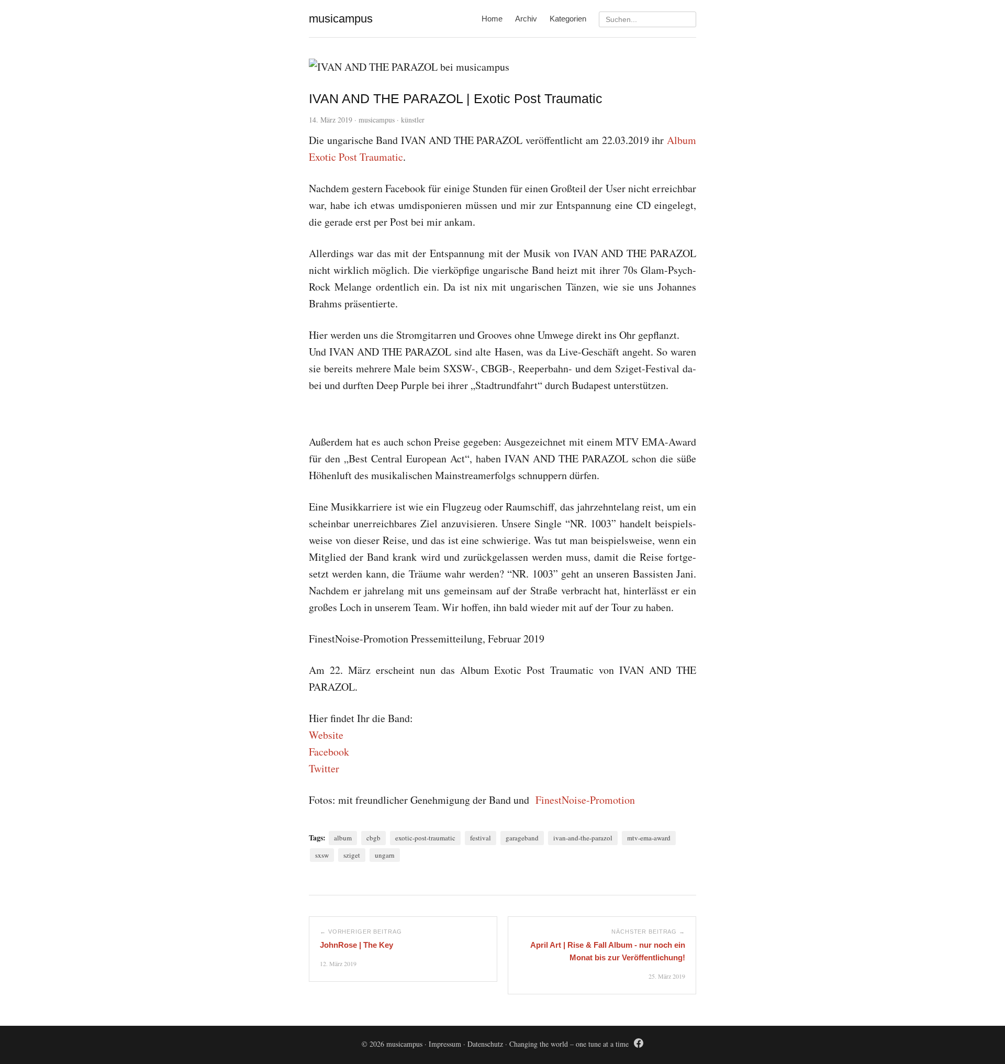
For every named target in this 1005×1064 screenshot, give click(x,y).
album (343, 838)
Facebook (329, 752)
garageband (522, 838)
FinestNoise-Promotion (585, 800)
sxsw (322, 855)
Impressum (445, 1044)
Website (326, 735)
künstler (413, 120)
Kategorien (568, 18)
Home (492, 18)
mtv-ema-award (649, 838)
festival (480, 838)
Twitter (324, 768)
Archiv (526, 18)
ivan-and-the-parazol (582, 838)
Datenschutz (485, 1044)
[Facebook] (638, 1045)
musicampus (377, 120)
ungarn (385, 855)
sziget (351, 855)
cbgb (373, 838)
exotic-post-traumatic (425, 838)
